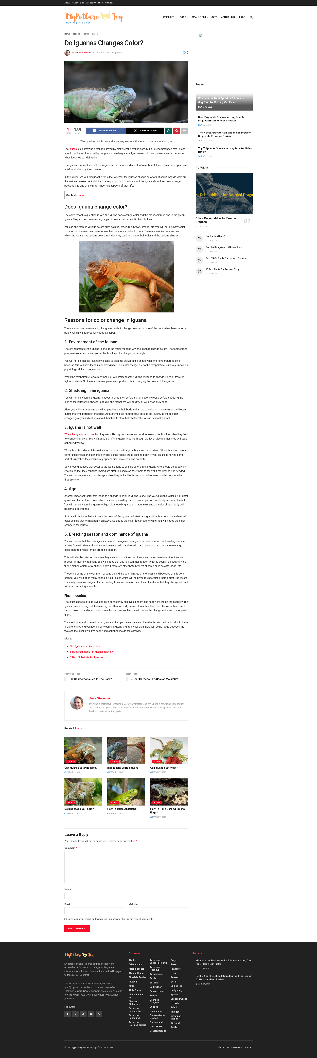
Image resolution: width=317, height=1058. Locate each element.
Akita (131, 986)
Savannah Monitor (176, 1017)
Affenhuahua (135, 964)
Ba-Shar (154, 982)
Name (68, 889)
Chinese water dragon (158, 1016)
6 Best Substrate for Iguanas (86, 657)
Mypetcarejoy (78, 1047)
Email (68, 904)
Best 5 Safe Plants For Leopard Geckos (226, 258)
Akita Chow (135, 990)
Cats (214, 17)
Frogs (174, 973)
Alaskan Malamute (134, 1002)
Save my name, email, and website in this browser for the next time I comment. (110, 919)
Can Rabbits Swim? (215, 236)
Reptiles (168, 17)
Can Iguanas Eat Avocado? (85, 646)
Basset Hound (157, 991)
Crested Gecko (158, 1031)
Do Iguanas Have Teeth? (79, 808)
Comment (70, 847)
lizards (86, 34)
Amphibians (156, 974)
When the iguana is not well (80, 434)
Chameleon (156, 1011)
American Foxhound (134, 1016)
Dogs (183, 17)
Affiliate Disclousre (94, 3)
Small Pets (199, 17)
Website (133, 904)
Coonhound (156, 1022)
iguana (94, 34)
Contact (109, 3)
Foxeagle (176, 968)
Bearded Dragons (154, 1001)
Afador (132, 960)
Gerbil (174, 981)
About (67, 3)
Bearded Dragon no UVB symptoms (224, 247)
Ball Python (156, 987)
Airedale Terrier (137, 977)
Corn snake (156, 1026)
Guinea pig (176, 986)
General (175, 977)
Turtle (174, 1027)
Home (67, 34)
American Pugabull (155, 968)
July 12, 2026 (206, 107)
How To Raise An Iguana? (122, 808)
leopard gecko (179, 999)
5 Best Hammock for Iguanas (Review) (92, 651)
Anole (153, 978)
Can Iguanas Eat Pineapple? (80, 767)
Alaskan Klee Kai (136, 996)
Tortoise (175, 1023)
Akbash (133, 981)
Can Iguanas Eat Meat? (163, 767)
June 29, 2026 (206, 125)
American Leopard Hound (158, 961)
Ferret (174, 964)
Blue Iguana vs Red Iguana (122, 767)
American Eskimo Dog (135, 1009)
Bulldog (154, 1006)
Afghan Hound (136, 973)
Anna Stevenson (82, 52)
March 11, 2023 (103, 52)
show (81, 195)
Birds (241, 17)
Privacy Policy (78, 3)
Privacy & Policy (234, 1047)
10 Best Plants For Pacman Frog (222, 269)
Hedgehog (176, 990)
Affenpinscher (136, 968)
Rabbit (174, 1007)
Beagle (153, 995)
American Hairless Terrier (137, 1023)
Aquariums (228, 17)
